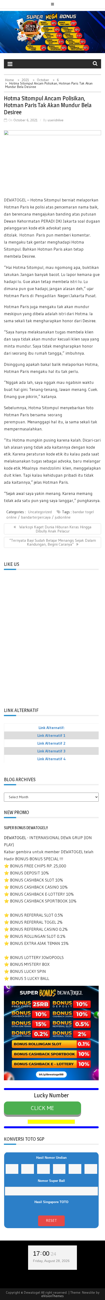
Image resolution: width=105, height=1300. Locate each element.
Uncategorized (40, 511)
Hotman (27, 234)
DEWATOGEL (15, 199)
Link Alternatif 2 (51, 743)
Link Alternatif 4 (51, 758)
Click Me (42, 1107)
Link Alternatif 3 (51, 751)
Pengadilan (46, 295)
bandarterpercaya (36, 517)
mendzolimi (51, 468)
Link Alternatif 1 (51, 735)
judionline (63, 517)
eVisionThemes (52, 1296)
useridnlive (55, 120)
